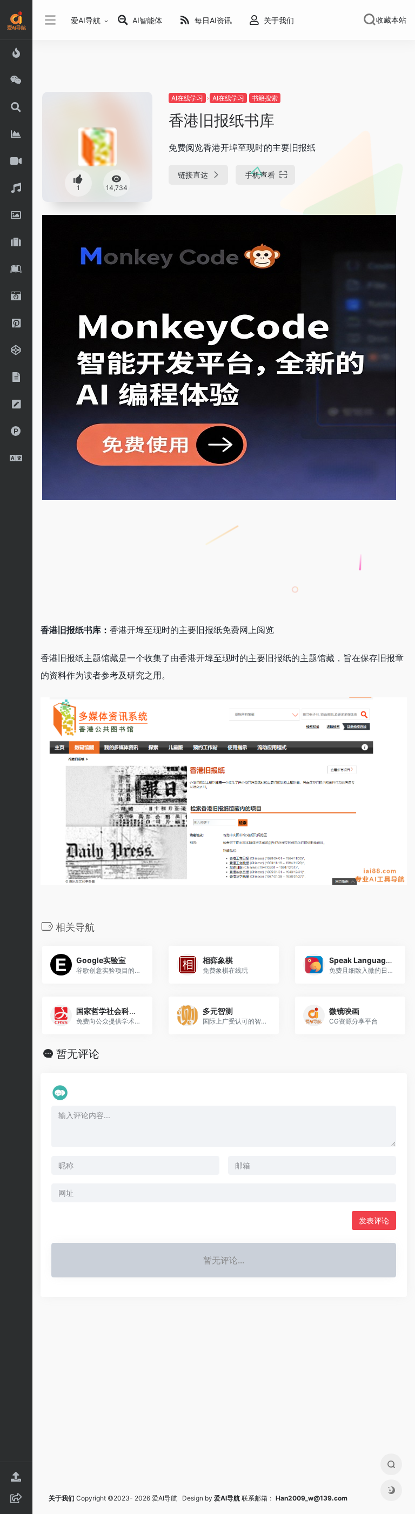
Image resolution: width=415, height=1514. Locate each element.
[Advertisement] (180, 567)
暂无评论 (77, 1053)
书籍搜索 (265, 98)
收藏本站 (391, 20)
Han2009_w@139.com (311, 1498)
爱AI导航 (86, 20)
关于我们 (62, 1498)
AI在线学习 (187, 98)
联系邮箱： (245, 1498)
